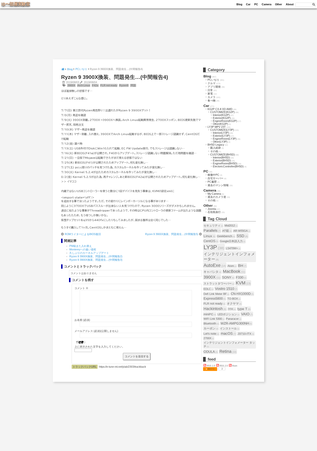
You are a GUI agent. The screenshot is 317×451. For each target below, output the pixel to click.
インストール (229, 328)
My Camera (214, 193)
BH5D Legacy (216, 144)
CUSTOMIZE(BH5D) (222, 154)
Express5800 (215, 298)
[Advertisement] (158, 36)
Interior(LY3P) (221, 132)
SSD (242, 236)
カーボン (211, 328)
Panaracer (233, 318)
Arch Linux (83, 85)
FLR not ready (108, 85)
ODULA (211, 351)
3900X (71, 85)
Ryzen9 (123, 85)
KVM (243, 283)
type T (243, 309)
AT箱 (227, 230)
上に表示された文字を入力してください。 (99, 346)
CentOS (211, 241)
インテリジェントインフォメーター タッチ (229, 344)
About (290, 4)
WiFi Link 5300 (214, 318)
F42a (95, 85)
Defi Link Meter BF (216, 294)
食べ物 (211, 100)
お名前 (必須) (82, 320)
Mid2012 (231, 225)
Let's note (211, 333)
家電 (210, 93)
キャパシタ (212, 271)
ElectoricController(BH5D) (228, 166)
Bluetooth (211, 323)
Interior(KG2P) (221, 115)
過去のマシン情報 (218, 185)
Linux (209, 236)
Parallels (212, 230)
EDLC (208, 289)
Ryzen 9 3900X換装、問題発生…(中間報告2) (95, 256)
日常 (210, 90)
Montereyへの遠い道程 (82, 249)
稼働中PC (213, 174)
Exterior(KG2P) (222, 118)
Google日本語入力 (232, 241)
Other (278, 4)
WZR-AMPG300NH (236, 323)
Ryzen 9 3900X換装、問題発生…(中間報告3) (95, 259)
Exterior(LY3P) (221, 135)
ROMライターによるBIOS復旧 (83, 234)
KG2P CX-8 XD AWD (220, 109)
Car (248, 4)
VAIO (247, 314)
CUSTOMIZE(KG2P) (222, 112)
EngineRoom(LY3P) (224, 138)
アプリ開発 (214, 86)
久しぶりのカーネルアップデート (89, 253)
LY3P (214, 247)
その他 (214, 151)
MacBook (234, 271)
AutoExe (215, 265)
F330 (241, 277)
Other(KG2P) (220, 124)
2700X (209, 338)
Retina (227, 351)
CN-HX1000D (242, 294)
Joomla (212, 209)
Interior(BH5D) (221, 157)
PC (256, 4)
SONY (228, 277)
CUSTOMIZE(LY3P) (222, 129)
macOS (228, 333)
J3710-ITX (246, 333)
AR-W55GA (241, 230)
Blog (239, 4)
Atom (232, 266)
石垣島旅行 (214, 212)
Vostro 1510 (226, 289)
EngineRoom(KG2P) (225, 121)
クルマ (211, 83)
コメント (81, 288)
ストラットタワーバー (219, 283)
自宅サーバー (215, 178)
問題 (133, 85)
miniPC (210, 314)
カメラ (211, 97)
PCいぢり (213, 79)
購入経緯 (215, 147)
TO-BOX (233, 298)
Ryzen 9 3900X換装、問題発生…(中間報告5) (171, 234)
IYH (232, 309)
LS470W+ (233, 248)
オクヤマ (234, 303)
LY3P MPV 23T (217, 127)
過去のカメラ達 (217, 197)
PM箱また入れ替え (80, 246)
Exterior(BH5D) (222, 160)
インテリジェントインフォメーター (229, 256)
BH (242, 266)
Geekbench (226, 236)
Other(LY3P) (220, 141)
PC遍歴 (212, 181)
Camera (266, 4)
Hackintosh (215, 309)
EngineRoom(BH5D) (225, 163)
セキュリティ (213, 225)
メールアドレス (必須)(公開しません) (96, 331)
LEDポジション (228, 314)
